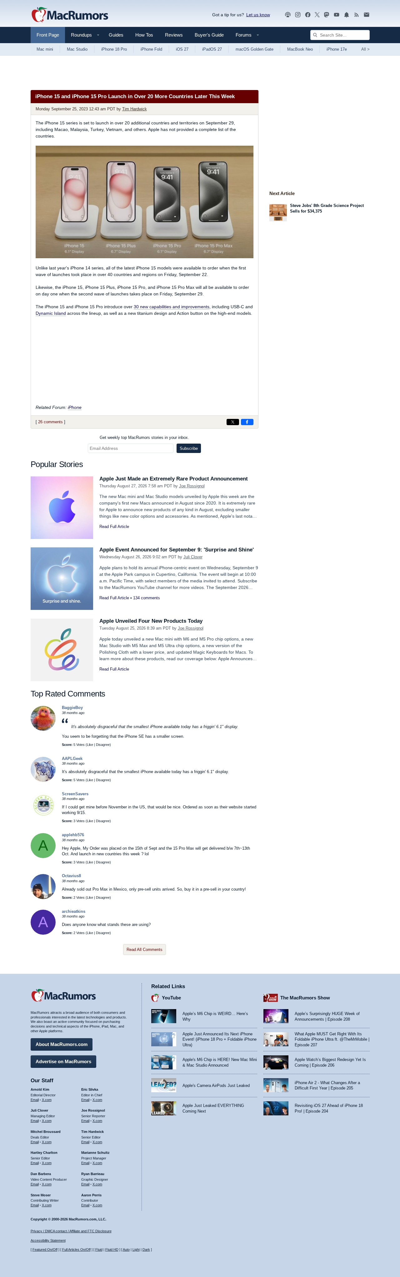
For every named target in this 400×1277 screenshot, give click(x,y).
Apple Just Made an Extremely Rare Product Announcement (173, 479)
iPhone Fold (151, 49)
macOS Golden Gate (254, 49)
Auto (126, 1249)
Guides (116, 35)
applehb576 (73, 834)
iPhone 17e (337, 49)
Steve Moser (41, 1195)
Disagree (103, 745)
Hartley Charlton (44, 1152)
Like (90, 745)
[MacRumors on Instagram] (298, 15)
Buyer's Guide (209, 35)
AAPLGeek (72, 758)
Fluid (98, 1249)
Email (35, 1100)
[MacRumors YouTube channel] (336, 15)
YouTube (171, 997)
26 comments (50, 422)
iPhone (75, 407)
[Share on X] (233, 422)
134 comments (146, 598)
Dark (146, 1249)
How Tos (144, 35)
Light (136, 1249)
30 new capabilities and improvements (171, 306)
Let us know (258, 14)
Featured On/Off (45, 1249)
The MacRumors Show (305, 997)
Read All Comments (144, 949)
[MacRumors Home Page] (70, 15)
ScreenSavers (75, 794)
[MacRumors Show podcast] (288, 15)
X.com (47, 1100)
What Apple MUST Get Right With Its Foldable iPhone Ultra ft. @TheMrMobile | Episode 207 (332, 1039)
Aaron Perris (91, 1195)
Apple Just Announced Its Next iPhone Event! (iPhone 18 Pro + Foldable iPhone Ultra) (219, 1039)
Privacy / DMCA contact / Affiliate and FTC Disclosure (71, 1231)
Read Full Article (114, 526)
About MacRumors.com (62, 1044)
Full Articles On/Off (76, 1249)
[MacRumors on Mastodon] (326, 15)
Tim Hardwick (134, 109)
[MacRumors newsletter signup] (366, 15)
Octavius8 (71, 875)
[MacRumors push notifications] (346, 15)
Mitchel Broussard (46, 1132)
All (365, 49)
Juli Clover (192, 557)
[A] (43, 856)
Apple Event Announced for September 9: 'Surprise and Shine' (176, 550)
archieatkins (73, 911)
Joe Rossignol (192, 486)
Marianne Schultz (95, 1152)
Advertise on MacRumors (63, 1061)
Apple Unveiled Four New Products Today (150, 621)
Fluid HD (111, 1249)
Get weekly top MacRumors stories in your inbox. (144, 437)
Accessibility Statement (48, 1240)
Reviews (174, 35)
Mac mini (45, 49)
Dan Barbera (41, 1174)
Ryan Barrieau (92, 1174)
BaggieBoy (72, 707)
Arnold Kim (40, 1089)
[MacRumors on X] (317, 15)
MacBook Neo (300, 49)
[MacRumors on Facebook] (308, 15)
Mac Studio (77, 49)
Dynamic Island (51, 313)
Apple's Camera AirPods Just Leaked (216, 1085)
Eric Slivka (89, 1089)
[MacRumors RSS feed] (356, 15)
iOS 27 (182, 49)
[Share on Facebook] (247, 422)
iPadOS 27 (212, 49)
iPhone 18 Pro (114, 49)
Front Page (48, 35)
